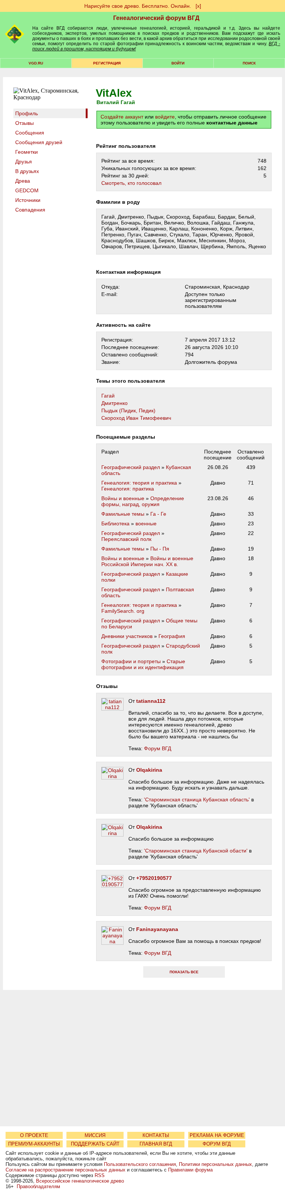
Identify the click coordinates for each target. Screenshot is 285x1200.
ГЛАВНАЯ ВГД (156, 1144)
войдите (165, 117)
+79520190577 (154, 878)
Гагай (108, 396)
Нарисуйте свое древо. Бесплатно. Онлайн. (137, 6)
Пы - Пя (159, 549)
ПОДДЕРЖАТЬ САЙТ (95, 1144)
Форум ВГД (157, 748)
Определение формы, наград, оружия (142, 501)
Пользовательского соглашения (140, 1164)
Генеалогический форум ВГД (156, 18)
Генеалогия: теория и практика (139, 483)
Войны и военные (122, 498)
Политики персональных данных (215, 1164)
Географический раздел (130, 467)
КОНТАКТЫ (155, 1135)
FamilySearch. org (122, 611)
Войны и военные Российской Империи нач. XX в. (147, 561)
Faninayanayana (157, 929)
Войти (177, 63)
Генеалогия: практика (127, 489)
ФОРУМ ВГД (217, 1144)
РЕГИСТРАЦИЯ (107, 63)
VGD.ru (36, 63)
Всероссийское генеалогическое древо (80, 1181)
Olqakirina (149, 770)
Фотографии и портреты (131, 661)
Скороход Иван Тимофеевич (136, 418)
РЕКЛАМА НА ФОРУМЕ (217, 1135)
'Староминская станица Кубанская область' (197, 799)
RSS (100, 1175)
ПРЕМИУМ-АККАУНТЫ (34, 1144)
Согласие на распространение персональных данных (65, 1170)
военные (146, 523)
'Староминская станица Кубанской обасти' (196, 851)
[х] (198, 6)
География (171, 636)
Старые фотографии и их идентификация (143, 664)
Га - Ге (158, 514)
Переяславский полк (126, 539)
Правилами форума (190, 1170)
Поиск (249, 63)
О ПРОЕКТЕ (34, 1135)
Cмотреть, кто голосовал (131, 183)
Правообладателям (38, 1186)
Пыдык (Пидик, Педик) (128, 410)
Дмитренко (114, 403)
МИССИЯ (95, 1135)
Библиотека (115, 523)
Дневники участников (127, 636)
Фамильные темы (122, 514)
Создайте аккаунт (122, 117)
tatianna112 (151, 701)
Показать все (184, 972)
